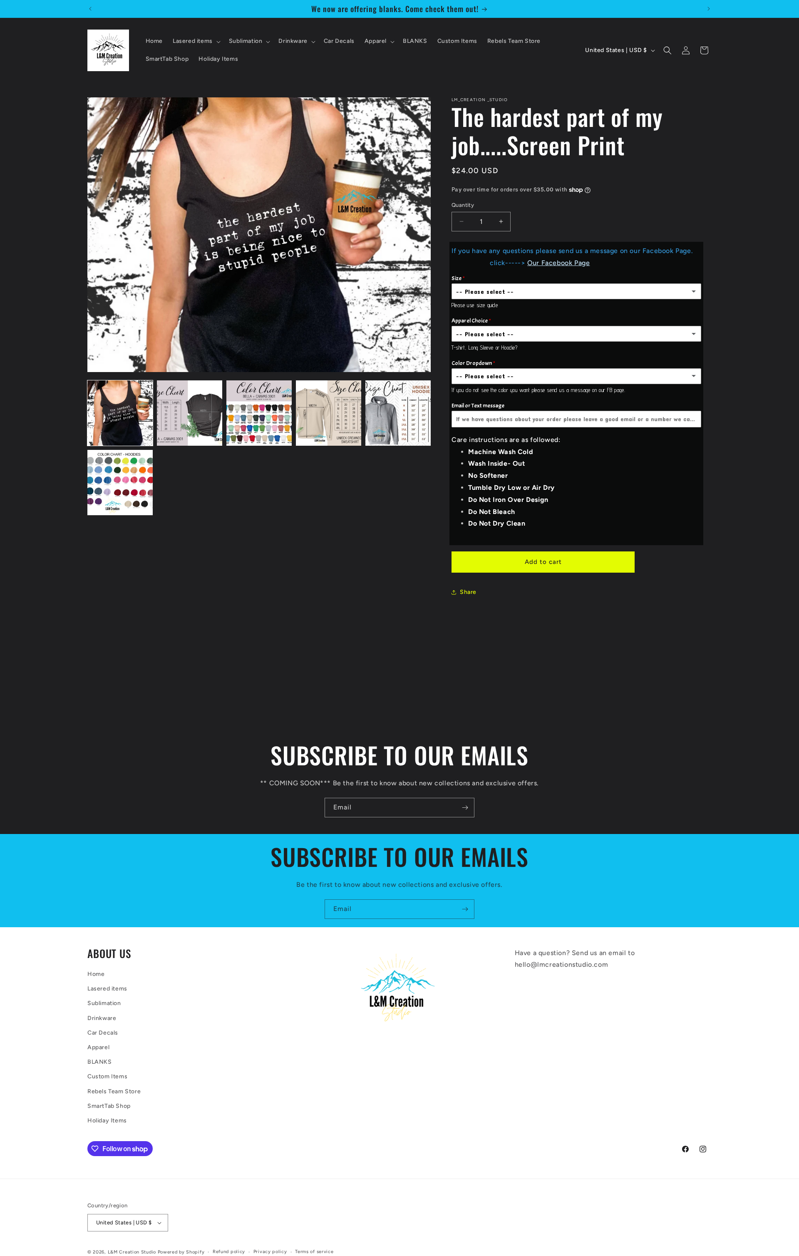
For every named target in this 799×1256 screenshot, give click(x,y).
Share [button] (468, 592)
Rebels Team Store (114, 1091)
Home (95, 974)
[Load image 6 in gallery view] (120, 482)
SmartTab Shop (109, 1106)
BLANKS (99, 1061)
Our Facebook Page (558, 263)
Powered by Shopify (181, 1252)
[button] (196, 41)
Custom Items (107, 1076)
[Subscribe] (465, 807)
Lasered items (107, 988)
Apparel (98, 1047)
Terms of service (314, 1251)
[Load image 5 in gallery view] (398, 413)
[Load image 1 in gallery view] (120, 413)
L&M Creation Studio (133, 1252)
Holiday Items (107, 1120)
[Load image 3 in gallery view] (259, 413)
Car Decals (102, 1032)
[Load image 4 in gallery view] (328, 413)
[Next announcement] (709, 9)
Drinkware (101, 1018)
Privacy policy (270, 1251)
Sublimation (104, 1003)
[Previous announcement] (90, 9)
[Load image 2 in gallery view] (189, 413)
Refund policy (229, 1251)
